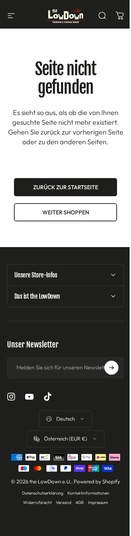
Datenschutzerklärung (39, 493)
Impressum (95, 502)
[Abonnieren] (106, 368)
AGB (77, 502)
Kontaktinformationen (86, 493)
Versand (61, 502)
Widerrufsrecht (35, 502)
